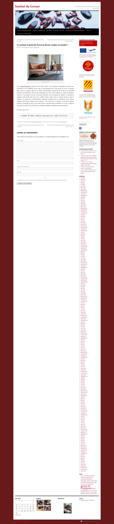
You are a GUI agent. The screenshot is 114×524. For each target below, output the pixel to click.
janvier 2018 (83, 331)
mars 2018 (83, 328)
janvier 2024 (83, 224)
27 (27, 511)
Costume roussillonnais (39, 30)
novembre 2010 (84, 469)
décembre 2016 (84, 352)
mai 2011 (83, 459)
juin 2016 (83, 362)
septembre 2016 (84, 357)
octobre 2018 (83, 318)
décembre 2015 (84, 371)
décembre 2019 (84, 296)
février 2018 (83, 330)
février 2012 (83, 445)
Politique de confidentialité (24, 33)
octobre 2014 (83, 394)
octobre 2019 (83, 299)
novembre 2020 (84, 278)
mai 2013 (83, 421)
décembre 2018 (84, 315)
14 (30, 506)
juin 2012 (83, 438)
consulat (92, 480)
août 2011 (83, 455)
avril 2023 (83, 238)
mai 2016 (83, 363)
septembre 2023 (84, 230)
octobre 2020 (83, 280)
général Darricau (25, 86)
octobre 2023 (83, 229)
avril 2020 (83, 290)
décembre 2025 (84, 190)
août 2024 (83, 214)
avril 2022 (83, 256)
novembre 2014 (84, 392)
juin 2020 (83, 286)
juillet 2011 (83, 456)
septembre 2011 (84, 453)
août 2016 (83, 358)
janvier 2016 (83, 370)
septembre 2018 (84, 320)
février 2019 (83, 312)
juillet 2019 (83, 304)
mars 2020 (83, 291)
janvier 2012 (83, 447)
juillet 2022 (83, 251)
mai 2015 (83, 382)
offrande (90, 492)
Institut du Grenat (27, 6)
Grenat (91, 484)
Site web (19, 172)
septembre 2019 (84, 301)
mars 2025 (83, 203)
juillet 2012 (83, 437)
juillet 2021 (83, 269)
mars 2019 (83, 310)
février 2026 (83, 187)
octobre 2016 (83, 355)
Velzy (95, 493)
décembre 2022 (84, 245)
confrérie (88, 480)
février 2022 (83, 259)
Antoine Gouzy (83, 475)
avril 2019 (83, 309)
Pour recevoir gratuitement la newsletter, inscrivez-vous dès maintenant (86, 43)
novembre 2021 (84, 264)
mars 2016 (83, 366)
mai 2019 (83, 307)
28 (30, 511)
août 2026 (83, 178)
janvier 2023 (83, 243)
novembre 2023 (84, 227)
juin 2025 (83, 198)
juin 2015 (83, 381)
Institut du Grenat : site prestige (87, 500)
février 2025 (83, 205)
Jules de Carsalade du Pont (91, 490)
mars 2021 (83, 272)
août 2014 (83, 397)
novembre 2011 (84, 450)
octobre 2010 (83, 471)
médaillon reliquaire (85, 492)
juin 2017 (83, 342)
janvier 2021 (83, 275)
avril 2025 (83, 202)
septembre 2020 (84, 282)
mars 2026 (83, 186)
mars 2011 (83, 463)
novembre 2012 (84, 430)
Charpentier (83, 480)
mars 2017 (83, 347)
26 (25, 511)
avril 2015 (83, 384)
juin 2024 (83, 218)
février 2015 (83, 387)
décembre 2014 (84, 390)
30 (16, 513)
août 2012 (83, 435)
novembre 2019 (84, 298)
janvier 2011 (83, 466)
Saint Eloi (87, 493)
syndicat (92, 493)
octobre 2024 (83, 211)
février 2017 (83, 349)
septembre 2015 (84, 376)
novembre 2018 (84, 317)
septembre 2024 (84, 213)
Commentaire (20, 140)
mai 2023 (83, 237)
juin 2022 (83, 253)
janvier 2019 (83, 314)
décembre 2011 (84, 448)
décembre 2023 (84, 226)
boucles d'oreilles (90, 475)
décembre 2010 (84, 467)
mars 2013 (83, 424)
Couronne (90, 482)
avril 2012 (83, 442)
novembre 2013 (84, 411)
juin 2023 (83, 235)
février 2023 (83, 242)
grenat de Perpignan (86, 487)
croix (95, 482)
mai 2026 (83, 182)
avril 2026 (83, 184)
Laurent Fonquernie (34, 47)
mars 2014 (83, 405)
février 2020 (83, 293)
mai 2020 (83, 288)
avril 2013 (83, 422)
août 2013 (83, 416)
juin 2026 (83, 181)
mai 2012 (83, 440)
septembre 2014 (84, 395)
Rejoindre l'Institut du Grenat (85, 140)
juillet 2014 (83, 398)
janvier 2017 (83, 350)
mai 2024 (83, 219)
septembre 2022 (84, 250)
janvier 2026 (83, 189)
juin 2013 (83, 419)
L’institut (62, 30)
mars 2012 (83, 443)
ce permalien (64, 121)
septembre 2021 (84, 267)
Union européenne (92, 55)
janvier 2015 (83, 389)
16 (16, 509)
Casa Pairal (86, 477)
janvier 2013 (83, 427)
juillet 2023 (83, 234)
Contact (88, 30)
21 (30, 509)
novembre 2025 (84, 192)
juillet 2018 (83, 323)
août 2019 (83, 302)
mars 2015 (83, 386)
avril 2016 (83, 365)
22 (33, 509)
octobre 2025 (83, 194)
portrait (83, 493)
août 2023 (83, 232)
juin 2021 (83, 270)
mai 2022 (83, 254)
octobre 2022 (83, 248)
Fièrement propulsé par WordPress (89, 521)
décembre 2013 (84, 410)
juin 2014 (83, 400)
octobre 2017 (83, 336)
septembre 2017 (84, 338)
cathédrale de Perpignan (86, 479)
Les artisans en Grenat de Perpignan (75, 30)
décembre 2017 (84, 333)
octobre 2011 (83, 451)
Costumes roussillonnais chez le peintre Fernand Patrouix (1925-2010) (89, 163)
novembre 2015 (84, 373)
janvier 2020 (83, 294)
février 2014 (83, 406)
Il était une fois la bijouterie (24, 30)
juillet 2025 (83, 197)
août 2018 (83, 322)
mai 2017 (83, 344)
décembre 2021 (84, 262)
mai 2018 (83, 325)
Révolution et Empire (36, 121)
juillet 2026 (83, 179)
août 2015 (83, 378)
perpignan (95, 492)
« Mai (16, 515)
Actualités (55, 30)
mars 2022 (83, 258)
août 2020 (83, 283)
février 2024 (83, 222)
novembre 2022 (84, 246)
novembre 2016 (84, 354)
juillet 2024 (83, 216)
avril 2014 (83, 403)
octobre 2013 (83, 413)
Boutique (49, 30)
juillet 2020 (83, 285)
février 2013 (83, 426)
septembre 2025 (84, 195)
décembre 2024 (84, 208)
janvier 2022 (83, 261)
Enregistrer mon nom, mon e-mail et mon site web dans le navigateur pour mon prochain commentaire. (41, 180)
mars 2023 (83, 240)
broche (82, 477)
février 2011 (83, 464)
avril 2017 (83, 346)
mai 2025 (83, 200)
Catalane (91, 477)
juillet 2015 (83, 379)
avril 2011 (83, 461)
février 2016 (83, 368)
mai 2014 (83, 402)
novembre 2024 (84, 210)
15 (33, 506)
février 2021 (83, 274)
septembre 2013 (84, 414)
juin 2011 (83, 458)
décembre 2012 (84, 429)
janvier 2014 (83, 408)
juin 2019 (83, 306)
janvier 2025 (83, 206)
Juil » (20, 515)
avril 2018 (83, 326)
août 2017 (83, 339)
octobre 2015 (83, 374)
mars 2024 (83, 221)
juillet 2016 (83, 360)
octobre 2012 (83, 432)
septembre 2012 (84, 434)
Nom (18, 160)
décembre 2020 (84, 277)
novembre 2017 (84, 334)
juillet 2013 (83, 418)
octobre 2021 (83, 266)
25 (22, 511)
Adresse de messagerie (23, 166)
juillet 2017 (83, 341)
